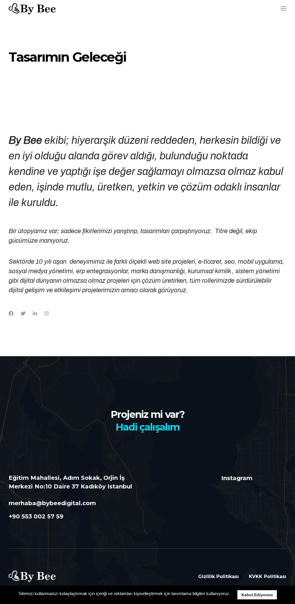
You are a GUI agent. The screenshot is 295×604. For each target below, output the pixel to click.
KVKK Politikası (267, 576)
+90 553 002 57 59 (36, 516)
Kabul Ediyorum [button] (257, 594)
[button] (232, 594)
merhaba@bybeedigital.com (52, 503)
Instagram (236, 478)
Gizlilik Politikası (218, 576)
